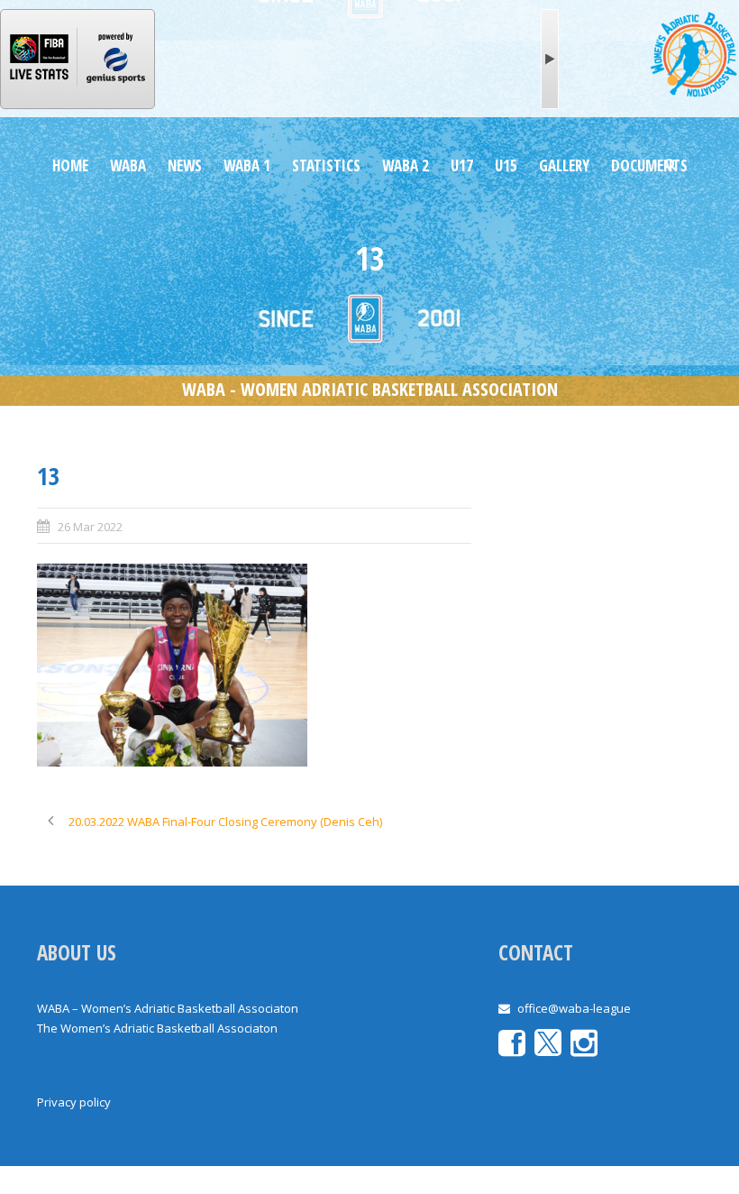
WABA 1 (247, 165)
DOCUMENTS (649, 165)
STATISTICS (326, 165)
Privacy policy (74, 1102)
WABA (128, 165)
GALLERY (564, 165)
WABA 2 (405, 165)
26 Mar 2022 (90, 527)
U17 (462, 165)
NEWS (185, 165)
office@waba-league (574, 1008)
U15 (506, 165)
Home (70, 165)
